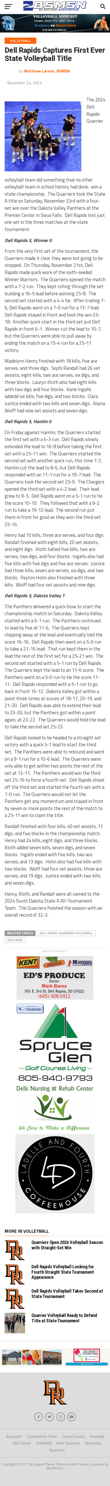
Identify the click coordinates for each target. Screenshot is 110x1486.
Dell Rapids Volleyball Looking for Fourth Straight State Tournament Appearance (62, 1272)
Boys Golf (14, 1436)
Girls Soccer (22, 1443)
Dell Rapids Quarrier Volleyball (66, 933)
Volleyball (43, 1443)
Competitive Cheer (42, 1436)
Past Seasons (68, 1443)
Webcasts (93, 1443)
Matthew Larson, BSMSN (47, 71)
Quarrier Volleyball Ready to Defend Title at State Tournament (64, 1318)
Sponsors (57, 1450)
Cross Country (73, 1436)
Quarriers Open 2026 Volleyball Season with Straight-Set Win (67, 1245)
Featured (15, 940)
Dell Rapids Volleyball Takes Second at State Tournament (67, 1293)
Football (97, 1436)
